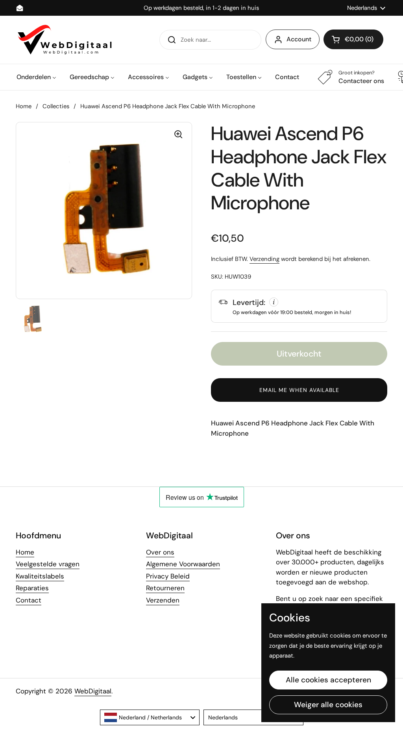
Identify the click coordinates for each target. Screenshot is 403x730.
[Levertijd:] (299, 306)
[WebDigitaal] (64, 40)
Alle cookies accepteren (328, 680)
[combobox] (150, 717)
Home (23, 106)
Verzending (264, 259)
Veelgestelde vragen (47, 564)
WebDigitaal (92, 691)
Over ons (160, 552)
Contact (28, 600)
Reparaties (32, 588)
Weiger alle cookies (328, 705)
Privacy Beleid (168, 576)
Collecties (56, 106)
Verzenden (162, 600)
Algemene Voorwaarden (183, 564)
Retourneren (165, 588)
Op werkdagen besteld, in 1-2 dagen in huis (201, 8)
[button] (353, 39)
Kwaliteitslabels (40, 576)
